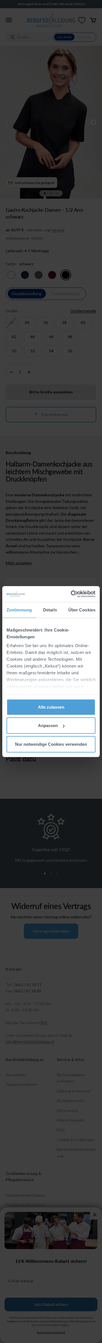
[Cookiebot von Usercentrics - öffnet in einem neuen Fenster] (71, 594)
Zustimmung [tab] (19, 609)
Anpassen (48, 725)
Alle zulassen (51, 706)
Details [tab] (50, 609)
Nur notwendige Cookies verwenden (51, 744)
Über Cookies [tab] (81, 609)
